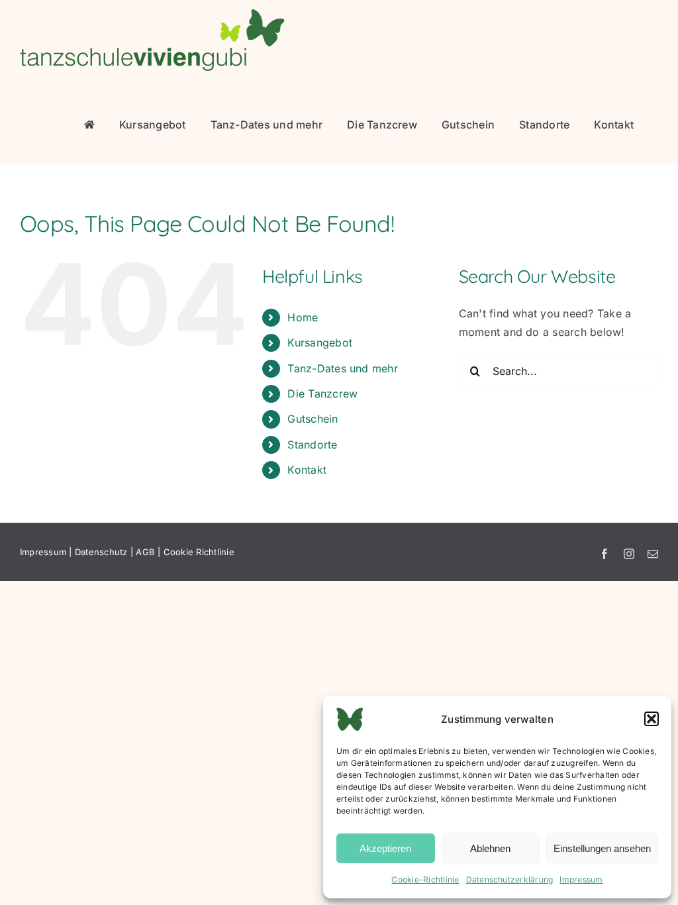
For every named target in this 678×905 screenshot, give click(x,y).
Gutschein (312, 418)
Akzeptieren (385, 848)
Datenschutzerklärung (510, 879)
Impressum (581, 879)
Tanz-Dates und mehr (342, 368)
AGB (145, 552)
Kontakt (306, 469)
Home (302, 317)
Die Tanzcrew (322, 393)
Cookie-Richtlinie (425, 879)
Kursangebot (319, 342)
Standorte (312, 444)
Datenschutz (101, 552)
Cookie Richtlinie (199, 552)
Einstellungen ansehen (602, 848)
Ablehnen (490, 848)
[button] (651, 718)
